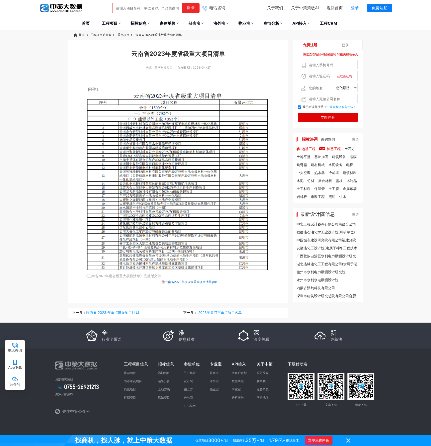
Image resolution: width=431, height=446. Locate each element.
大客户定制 (239, 373)
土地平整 (304, 157)
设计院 (188, 381)
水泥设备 (335, 165)
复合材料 (325, 180)
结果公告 (164, 381)
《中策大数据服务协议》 (339, 107)
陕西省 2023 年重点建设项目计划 (112, 312)
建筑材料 (350, 173)
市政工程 (318, 196)
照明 (331, 196)
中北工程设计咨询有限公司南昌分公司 (326, 224)
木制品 (351, 180)
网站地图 (263, 397)
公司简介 (263, 373)
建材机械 (318, 165)
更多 (355, 139)
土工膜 (333, 188)
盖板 (339, 180)
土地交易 (164, 389)
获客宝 (214, 373)
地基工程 (309, 149)
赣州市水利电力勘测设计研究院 (321, 272)
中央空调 (304, 173)
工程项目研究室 (101, 35)
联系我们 (263, 381)
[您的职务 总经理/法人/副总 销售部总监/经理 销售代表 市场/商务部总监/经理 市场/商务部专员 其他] (328, 87)
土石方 (349, 149)
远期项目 (130, 397)
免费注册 (380, 7)
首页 (82, 35)
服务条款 (263, 389)
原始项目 (164, 397)
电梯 (349, 165)
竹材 (310, 180)
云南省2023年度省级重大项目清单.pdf (191, 282)
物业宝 (214, 389)
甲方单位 (190, 373)
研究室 (236, 389)
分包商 (188, 397)
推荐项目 (130, 373)
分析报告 (238, 397)
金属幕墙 (350, 188)
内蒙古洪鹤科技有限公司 (316, 288)
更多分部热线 (64, 394)
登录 (355, 7)
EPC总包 (190, 406)
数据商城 (238, 381)
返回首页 (335, 7)
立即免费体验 (318, 440)
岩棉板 (302, 196)
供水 (342, 196)
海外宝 (214, 381)
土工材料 (304, 188)
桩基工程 (334, 149)
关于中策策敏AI (305, 7)
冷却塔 (333, 173)
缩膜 (353, 157)
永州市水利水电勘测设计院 (317, 280)
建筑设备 (339, 157)
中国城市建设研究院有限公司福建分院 (326, 240)
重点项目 (123, 35)
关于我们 (275, 7)
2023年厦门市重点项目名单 (219, 312)
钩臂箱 (302, 165)
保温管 (319, 188)
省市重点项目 (133, 381)
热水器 (319, 173)
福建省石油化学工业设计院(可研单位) (326, 232)
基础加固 (321, 157)
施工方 (188, 389)
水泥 (300, 180)
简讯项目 (130, 389)
